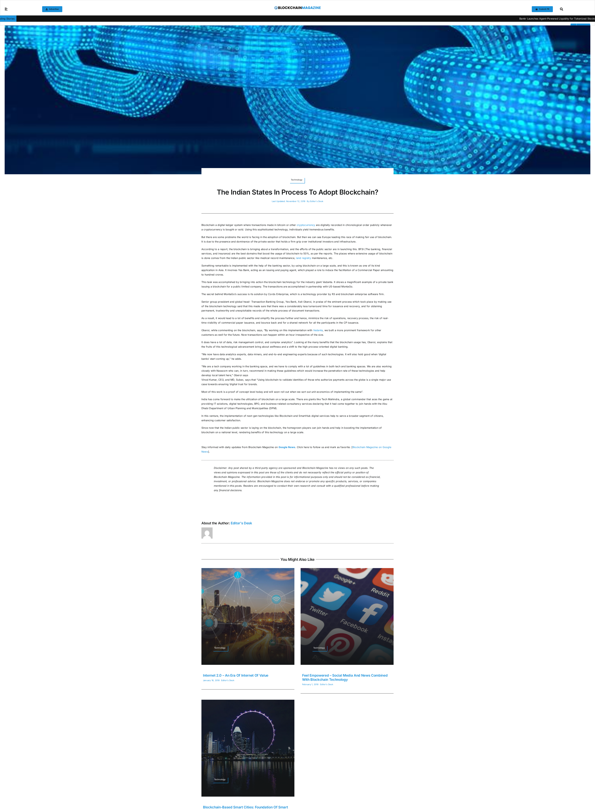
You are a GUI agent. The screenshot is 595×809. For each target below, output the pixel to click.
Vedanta (318, 330)
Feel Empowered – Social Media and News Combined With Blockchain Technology (345, 677)
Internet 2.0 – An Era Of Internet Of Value (235, 675)
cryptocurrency (306, 225)
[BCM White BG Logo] (297, 7)
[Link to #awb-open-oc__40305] (574, 9)
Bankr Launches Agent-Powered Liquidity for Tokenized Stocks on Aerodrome (479, 18)
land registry (303, 258)
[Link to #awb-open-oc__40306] (6, 9)
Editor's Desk (316, 201)
